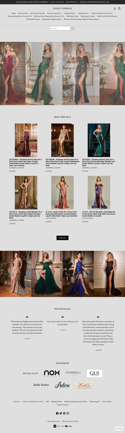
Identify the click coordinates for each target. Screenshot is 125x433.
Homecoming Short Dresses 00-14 (20, 16)
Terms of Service (62, 405)
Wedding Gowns (72, 16)
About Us (16, 401)
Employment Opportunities (51, 19)
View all (62, 238)
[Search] (72, 28)
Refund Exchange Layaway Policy (75, 401)
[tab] (59, 101)
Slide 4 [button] (65, 101)
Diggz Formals (62, 8)
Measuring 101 (95, 401)
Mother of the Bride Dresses (107, 16)
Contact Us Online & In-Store (32, 401)
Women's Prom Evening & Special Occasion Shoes (81, 19)
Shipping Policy (56, 401)
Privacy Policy (107, 401)
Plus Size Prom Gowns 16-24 (103, 13)
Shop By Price (84, 13)
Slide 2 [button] (61, 101)
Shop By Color (71, 13)
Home (14, 13)
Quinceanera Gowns (88, 16)
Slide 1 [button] (59, 101)
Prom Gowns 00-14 (55, 13)
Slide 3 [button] (63, 101)
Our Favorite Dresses (37, 13)
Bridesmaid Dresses (33, 19)
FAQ (47, 401)
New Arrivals (23, 13)
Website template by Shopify (70, 421)
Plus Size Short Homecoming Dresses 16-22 (49, 16)
